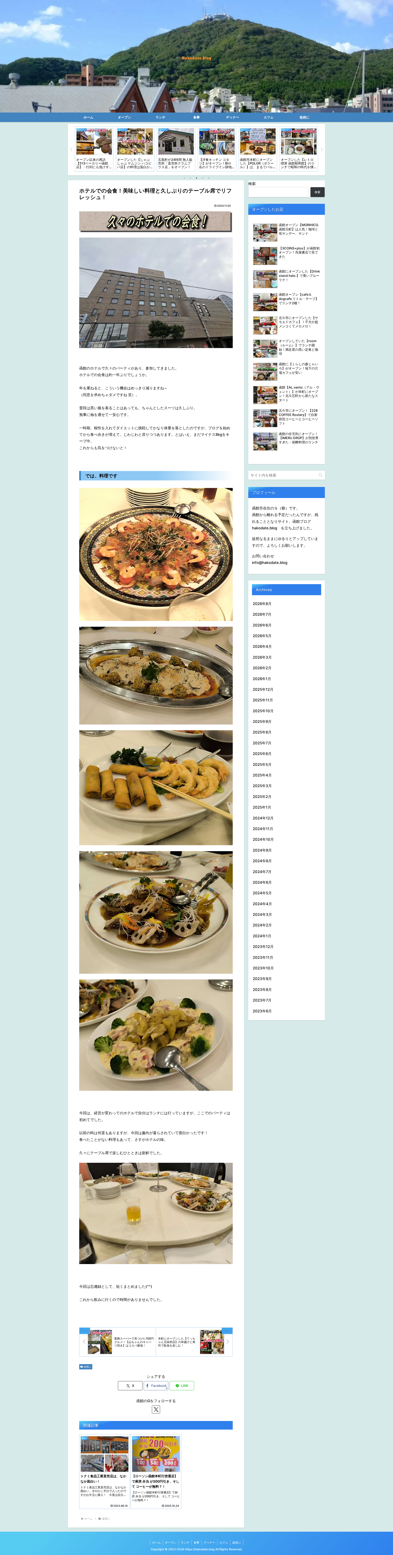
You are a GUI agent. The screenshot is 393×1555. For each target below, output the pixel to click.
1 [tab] (184, 178)
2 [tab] (190, 178)
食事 (196, 1542)
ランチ (185, 1542)
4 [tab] (203, 178)
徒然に (87, 1366)
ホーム (156, 1542)
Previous (71, 150)
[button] (320, 475)
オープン (170, 1542)
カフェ (223, 1542)
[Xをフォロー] (156, 1409)
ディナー (209, 1542)
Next (322, 150)
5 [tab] (209, 178)
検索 (252, 183)
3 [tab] (196, 178)
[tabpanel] (94, 148)
